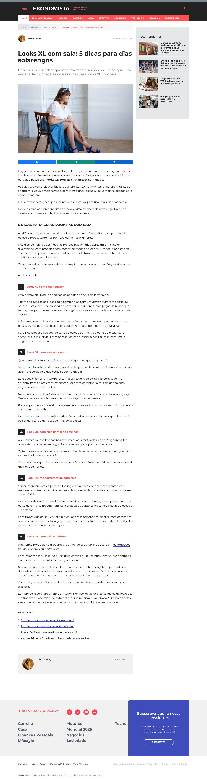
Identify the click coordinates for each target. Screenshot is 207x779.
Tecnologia (137, 18)
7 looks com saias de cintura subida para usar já (47, 620)
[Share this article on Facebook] (37, 162)
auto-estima (64, 598)
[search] (185, 8)
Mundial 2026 (172, 18)
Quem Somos (39, 764)
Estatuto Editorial (60, 764)
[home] (107, 8)
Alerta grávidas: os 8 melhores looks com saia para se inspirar (55, 638)
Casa (91, 18)
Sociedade (120, 18)
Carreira (78, 18)
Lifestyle (104, 18)
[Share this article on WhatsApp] (75, 162)
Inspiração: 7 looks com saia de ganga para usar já (49, 632)
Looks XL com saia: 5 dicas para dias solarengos (82, 27)
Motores (62, 18)
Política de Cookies (123, 764)
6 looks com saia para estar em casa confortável (47, 626)
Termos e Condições (148, 764)
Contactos (23, 764)
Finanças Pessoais (42, 18)
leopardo (34, 549)
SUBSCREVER (158, 742)
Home (24, 18)
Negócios (154, 18)
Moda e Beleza (50, 27)
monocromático (38, 486)
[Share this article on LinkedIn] (114, 162)
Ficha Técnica (80, 764)
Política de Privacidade (174, 764)
